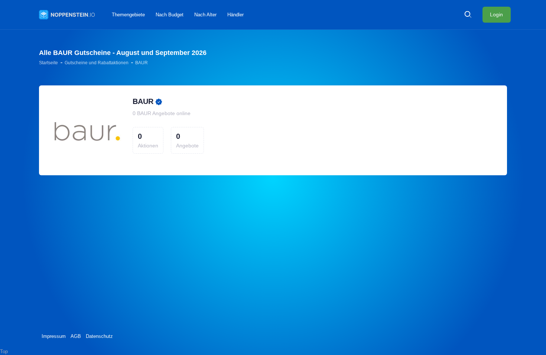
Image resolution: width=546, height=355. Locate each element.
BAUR (143, 101)
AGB (76, 336)
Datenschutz (99, 336)
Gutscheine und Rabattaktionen (97, 62)
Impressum (54, 336)
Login (496, 14)
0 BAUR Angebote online (162, 113)
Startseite (48, 62)
